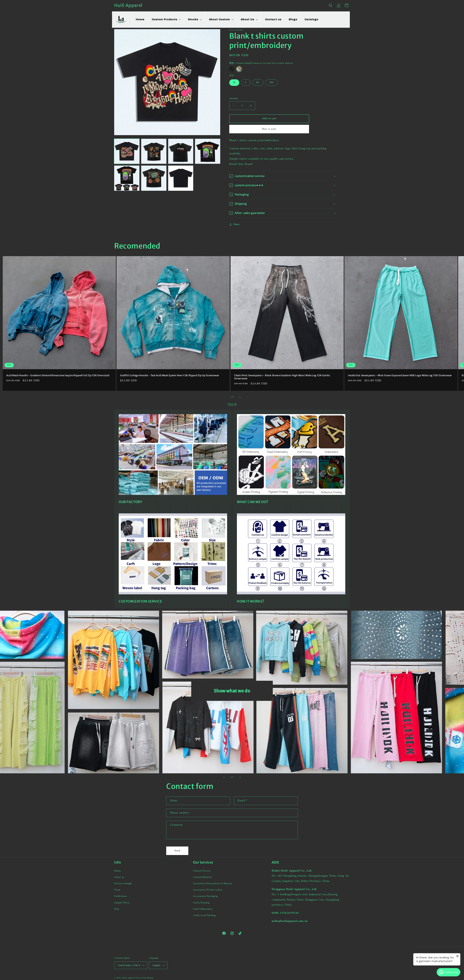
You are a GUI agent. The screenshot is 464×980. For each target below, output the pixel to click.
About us (119, 877)
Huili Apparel (128, 978)
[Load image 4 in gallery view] (207, 151)
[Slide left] (224, 397)
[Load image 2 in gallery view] (153, 151)
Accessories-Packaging (205, 896)
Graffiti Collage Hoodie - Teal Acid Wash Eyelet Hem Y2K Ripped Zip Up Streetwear (169, 375)
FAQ (116, 909)
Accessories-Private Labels (207, 890)
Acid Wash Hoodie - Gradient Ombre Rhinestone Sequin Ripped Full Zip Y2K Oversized (57, 375)
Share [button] (236, 224)
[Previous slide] (224, 777)
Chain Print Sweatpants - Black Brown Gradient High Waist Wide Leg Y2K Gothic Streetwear (282, 377)
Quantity (233, 98)
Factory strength (123, 883)
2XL (271, 82)
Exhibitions (120, 896)
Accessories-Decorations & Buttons (212, 883)
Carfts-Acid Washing (204, 915)
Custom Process (201, 871)
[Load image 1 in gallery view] (126, 151)
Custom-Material (202, 877)
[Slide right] (240, 397)
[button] (331, 5)
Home (117, 871)
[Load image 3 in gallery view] (180, 151)
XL (258, 82)
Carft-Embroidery (203, 909)
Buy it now (269, 129)
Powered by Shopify (145, 978)
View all (232, 404)
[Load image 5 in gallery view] (126, 178)
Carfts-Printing (201, 902)
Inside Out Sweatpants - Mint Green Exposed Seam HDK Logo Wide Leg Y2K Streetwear (400, 375)
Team (117, 890)
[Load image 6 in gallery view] (153, 178)
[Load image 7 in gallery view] (180, 178)
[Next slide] (240, 777)
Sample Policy (122, 902)
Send (177, 850)
